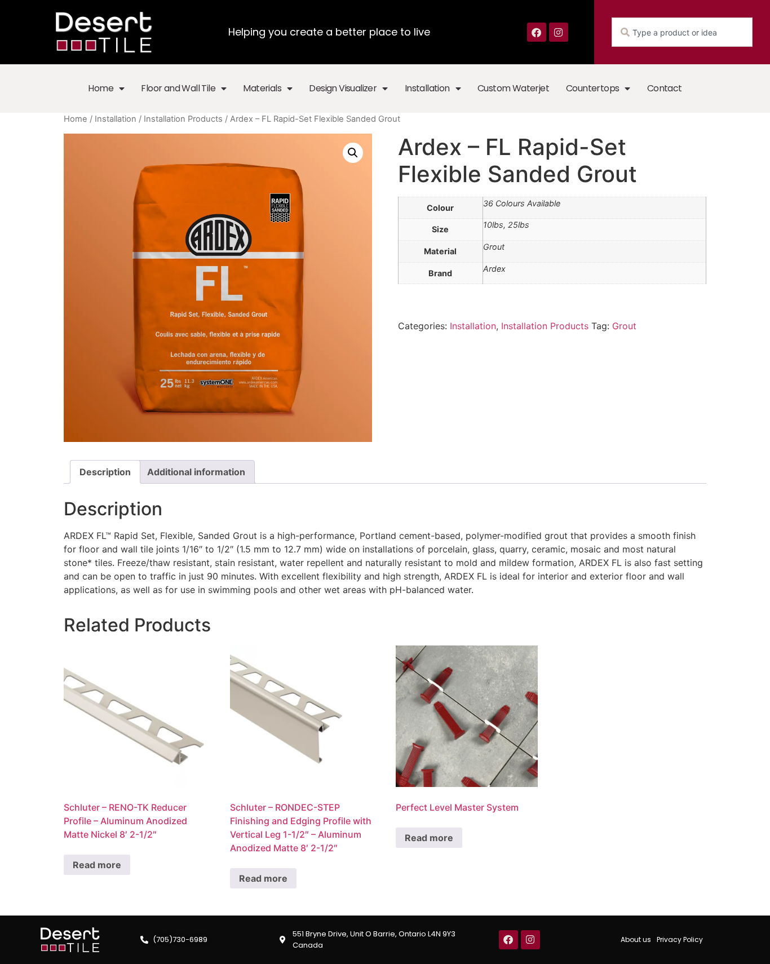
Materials (262, 88)
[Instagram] (558, 32)
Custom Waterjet (513, 88)
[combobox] (682, 32)
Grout (624, 325)
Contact (664, 88)
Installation (427, 88)
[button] (353, 153)
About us (636, 939)
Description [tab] (105, 471)
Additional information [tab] (196, 471)
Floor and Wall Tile (178, 88)
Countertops (592, 88)
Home (100, 88)
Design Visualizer (343, 88)
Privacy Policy (680, 939)
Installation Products (183, 119)
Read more (97, 864)
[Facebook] (536, 32)
